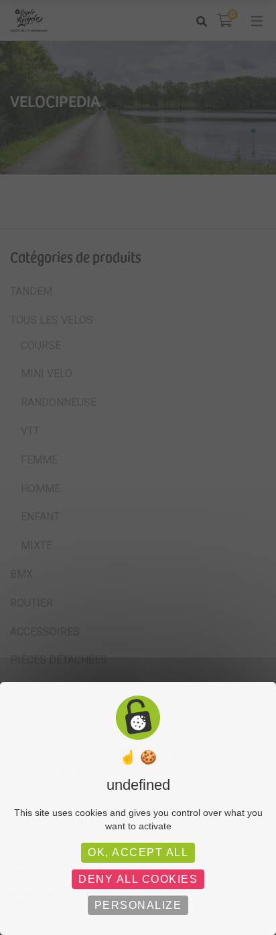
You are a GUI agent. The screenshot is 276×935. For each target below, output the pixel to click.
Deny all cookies (138, 879)
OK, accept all (138, 852)
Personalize (138, 905)
